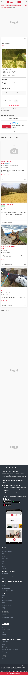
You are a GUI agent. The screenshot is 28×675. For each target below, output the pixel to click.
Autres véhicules (5, 558)
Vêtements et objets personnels (13, 581)
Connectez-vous (6, 127)
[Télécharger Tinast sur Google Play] (16, 501)
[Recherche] (26, 2)
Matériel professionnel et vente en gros (10, 649)
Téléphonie (4, 614)
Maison (3, 627)
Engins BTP (4, 566)
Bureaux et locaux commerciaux (8, 631)
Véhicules (5, 548)
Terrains (3, 632)
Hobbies (3, 595)
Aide (2, 666)
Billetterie (3, 607)
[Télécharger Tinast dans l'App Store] (7, 501)
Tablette (3, 620)
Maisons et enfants (8, 571)
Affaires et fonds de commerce (8, 647)
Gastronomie (4, 659)
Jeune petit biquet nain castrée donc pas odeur (12, 289)
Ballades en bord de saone (7, 204)
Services (3, 644)
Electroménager (5, 573)
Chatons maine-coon (6, 161)
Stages (3, 651)
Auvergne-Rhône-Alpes (15, 5)
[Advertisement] (14, 23)
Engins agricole (5, 559)
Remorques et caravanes (7, 564)
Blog (13, 666)
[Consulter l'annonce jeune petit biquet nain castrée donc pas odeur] (14, 277)
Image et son (4, 615)
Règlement (24, 666)
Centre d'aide (18, 666)
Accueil (2, 5)
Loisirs (7, 5)
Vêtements (4, 583)
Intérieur (3, 575)
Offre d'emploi (5, 641)
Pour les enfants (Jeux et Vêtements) (9, 576)
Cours (3, 646)
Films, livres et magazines (7, 600)
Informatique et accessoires (7, 617)
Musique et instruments (6, 605)
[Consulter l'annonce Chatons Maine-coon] (14, 150)
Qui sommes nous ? (5, 668)
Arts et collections (5, 603)
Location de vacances (6, 629)
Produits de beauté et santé (7, 590)
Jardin (3, 578)
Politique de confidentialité (8, 667)
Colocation (4, 634)
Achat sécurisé (7, 666)
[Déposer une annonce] (19, 2)
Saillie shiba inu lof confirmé (8, 246)
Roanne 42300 (5, 7)
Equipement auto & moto (7, 554)
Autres (4, 656)
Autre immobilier (5, 635)
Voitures (3, 549)
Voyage (3, 602)
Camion (3, 563)
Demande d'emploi (5, 642)
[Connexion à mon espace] (25, 38)
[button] (3, 467)
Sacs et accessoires (6, 588)
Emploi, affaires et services (11, 639)
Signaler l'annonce (14, 105)
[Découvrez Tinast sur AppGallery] (7, 504)
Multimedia (5, 612)
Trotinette (4, 568)
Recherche (6, 39)
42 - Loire (24, 5)
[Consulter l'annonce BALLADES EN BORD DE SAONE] (14, 192)
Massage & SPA (5, 652)
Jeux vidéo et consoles (6, 619)
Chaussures (4, 585)
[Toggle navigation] (1, 2)
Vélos (3, 561)
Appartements (5, 626)
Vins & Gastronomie (6, 608)
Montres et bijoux (5, 587)
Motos (3, 553)
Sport (3, 597)
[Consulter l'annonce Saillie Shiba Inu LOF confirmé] (14, 235)
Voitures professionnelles (7, 551)
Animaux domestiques (6, 598)
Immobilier (5, 624)
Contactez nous (14, 668)
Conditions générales (20, 667)
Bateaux (3, 556)
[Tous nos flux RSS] (19, 467)
